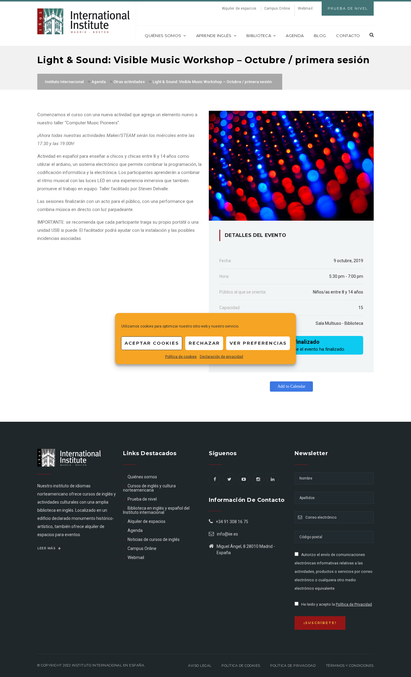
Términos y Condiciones (350, 665)
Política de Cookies (240, 665)
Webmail (305, 8)
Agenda (295, 35)
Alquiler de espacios (239, 8)
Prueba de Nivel (348, 8)
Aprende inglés (214, 35)
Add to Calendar (291, 386)
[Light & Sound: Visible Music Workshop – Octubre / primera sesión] (291, 165)
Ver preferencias (258, 343)
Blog (320, 35)
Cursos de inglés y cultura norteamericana (149, 487)
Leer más (47, 548)
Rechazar (204, 343)
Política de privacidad (293, 665)
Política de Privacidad (354, 604)
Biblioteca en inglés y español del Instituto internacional (156, 510)
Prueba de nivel (142, 499)
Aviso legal (200, 665)
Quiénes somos (163, 35)
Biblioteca (258, 35)
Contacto (348, 35)
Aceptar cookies (152, 343)
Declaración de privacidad (221, 356)
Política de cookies (181, 356)
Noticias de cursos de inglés (154, 539)
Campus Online (277, 8)
